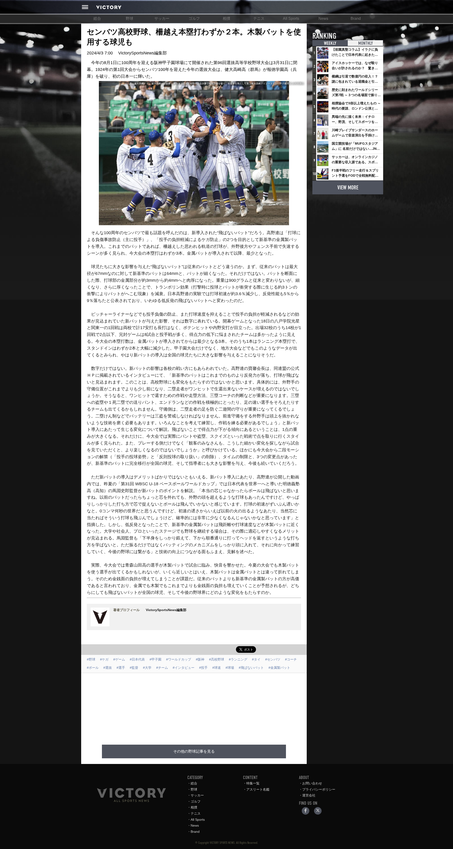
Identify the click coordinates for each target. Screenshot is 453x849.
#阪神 (200, 659)
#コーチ (291, 659)
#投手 (203, 667)
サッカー (161, 18)
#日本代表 (137, 659)
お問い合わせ (312, 783)
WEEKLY (330, 43)
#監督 (134, 667)
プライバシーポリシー (318, 789)
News (323, 18)
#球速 (216, 667)
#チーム (162, 667)
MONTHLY (365, 43)
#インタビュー (183, 667)
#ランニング (238, 659)
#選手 (121, 667)
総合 (97, 18)
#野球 (91, 659)
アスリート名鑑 (257, 789)
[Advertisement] (194, 706)
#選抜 (107, 667)
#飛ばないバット (251, 667)
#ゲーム (119, 659)
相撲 (226, 18)
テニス (258, 18)
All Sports (291, 18)
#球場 (230, 667)
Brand (356, 18)
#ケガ (104, 659)
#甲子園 (155, 659)
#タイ (256, 659)
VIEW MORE (347, 187)
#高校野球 (216, 659)
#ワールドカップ (178, 659)
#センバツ (272, 659)
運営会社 (308, 795)
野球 (129, 18)
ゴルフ (194, 18)
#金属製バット (279, 667)
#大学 (147, 667)
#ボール (93, 667)
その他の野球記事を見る (194, 751)
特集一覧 (253, 783)
